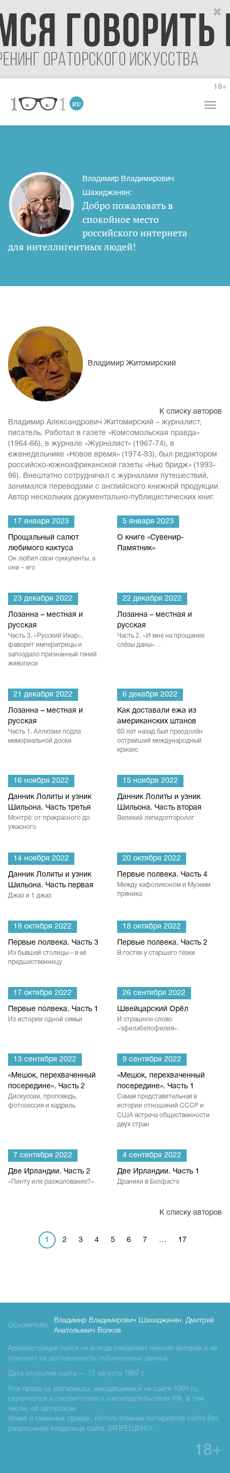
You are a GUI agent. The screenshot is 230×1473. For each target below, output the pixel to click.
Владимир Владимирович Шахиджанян (117, 1321)
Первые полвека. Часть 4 (163, 884)
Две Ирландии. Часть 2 (51, 1176)
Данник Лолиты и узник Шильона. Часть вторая (159, 807)
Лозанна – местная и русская (52, 638)
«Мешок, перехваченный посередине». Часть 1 (163, 1099)
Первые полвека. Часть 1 (53, 1014)
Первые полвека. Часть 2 (162, 947)
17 (182, 1240)
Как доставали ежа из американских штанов (160, 730)
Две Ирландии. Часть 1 (158, 1176)
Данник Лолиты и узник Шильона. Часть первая (51, 885)
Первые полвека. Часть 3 (53, 952)
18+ (219, 87)
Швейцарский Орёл (152, 1018)
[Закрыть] (218, 12)
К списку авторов (190, 411)
